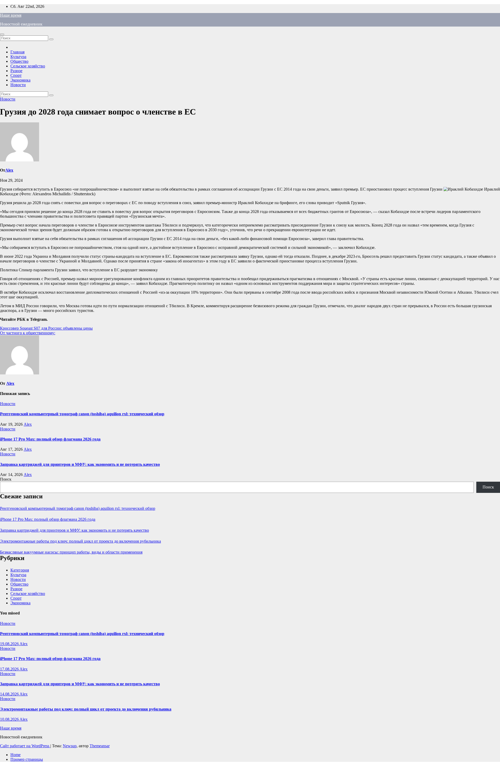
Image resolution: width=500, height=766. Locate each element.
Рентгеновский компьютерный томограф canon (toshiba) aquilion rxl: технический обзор (82, 414)
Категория (19, 570)
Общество (19, 61)
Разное (16, 70)
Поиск (5, 479)
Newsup (70, 746)
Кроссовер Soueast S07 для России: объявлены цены (46, 328)
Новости (18, 85)
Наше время (10, 15)
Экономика (20, 80)
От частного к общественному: (27, 333)
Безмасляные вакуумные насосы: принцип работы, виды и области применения (71, 552)
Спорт (16, 75)
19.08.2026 (10, 644)
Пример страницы (26, 759)
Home (15, 754)
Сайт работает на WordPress (25, 746)
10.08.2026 (10, 719)
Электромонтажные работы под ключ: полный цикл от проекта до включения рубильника (80, 541)
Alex (9, 170)
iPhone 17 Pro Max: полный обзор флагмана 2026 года (50, 439)
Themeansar (100, 746)
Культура (18, 56)
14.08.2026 (10, 694)
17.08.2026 (10, 669)
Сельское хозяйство (27, 66)
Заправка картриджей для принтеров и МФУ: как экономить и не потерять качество (80, 464)
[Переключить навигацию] (2, 34)
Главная (17, 52)
